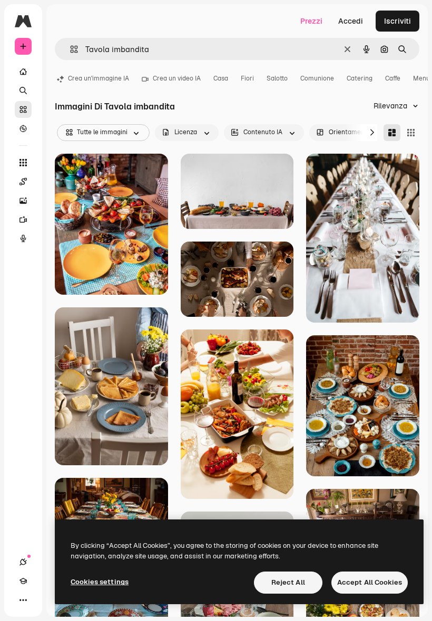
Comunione (317, 78)
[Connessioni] (23, 562)
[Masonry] (392, 132)
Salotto (277, 78)
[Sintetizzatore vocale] (23, 238)
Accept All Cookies (369, 582)
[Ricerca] (23, 90)
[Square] (410, 132)
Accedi (350, 21)
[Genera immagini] (23, 200)
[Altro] (23, 600)
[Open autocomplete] (69, 49)
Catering (359, 78)
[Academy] (23, 581)
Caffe (392, 78)
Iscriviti (397, 21)
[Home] (23, 71)
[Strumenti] (23, 162)
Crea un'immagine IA (98, 78)
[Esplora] (23, 128)
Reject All (288, 582)
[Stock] (23, 109)
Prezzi (311, 21)
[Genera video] (23, 219)
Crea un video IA (177, 78)
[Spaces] (23, 181)
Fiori (247, 78)
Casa (220, 78)
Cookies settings (100, 581)
